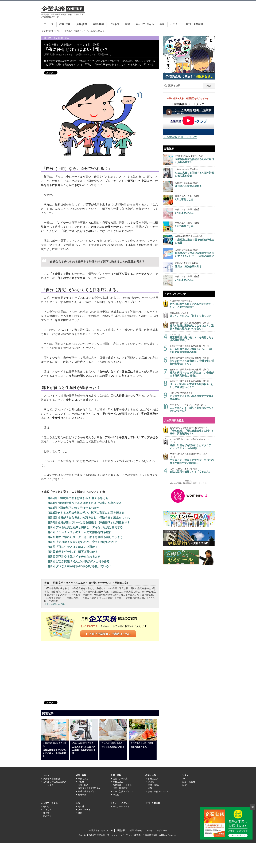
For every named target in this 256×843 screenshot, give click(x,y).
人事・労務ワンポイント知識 (190, 470)
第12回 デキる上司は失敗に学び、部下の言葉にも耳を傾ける (86, 512)
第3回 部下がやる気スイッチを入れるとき (74, 556)
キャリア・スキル (49, 803)
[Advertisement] (151, 11)
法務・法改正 (154, 785)
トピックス (48, 785)
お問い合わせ (135, 830)
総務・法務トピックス (158, 791)
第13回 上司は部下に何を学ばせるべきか (73, 507)
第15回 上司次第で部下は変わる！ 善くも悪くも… (79, 498)
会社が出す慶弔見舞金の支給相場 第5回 (192, 326)
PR (184, 778)
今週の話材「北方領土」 (192, 304)
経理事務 (82, 794)
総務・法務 (150, 775)
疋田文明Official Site (54, 604)
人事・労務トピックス (123, 791)
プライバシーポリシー (156, 830)
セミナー (175, 24)
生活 (162, 24)
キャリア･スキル (145, 24)
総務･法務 (64, 24)
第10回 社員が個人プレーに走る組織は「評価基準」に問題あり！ (89, 522)
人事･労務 (81, 24)
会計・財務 (83, 785)
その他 (81, 782)
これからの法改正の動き (54, 782)
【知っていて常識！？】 (192, 396)
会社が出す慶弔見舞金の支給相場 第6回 (192, 372)
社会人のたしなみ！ (190, 314)
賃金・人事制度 (120, 778)
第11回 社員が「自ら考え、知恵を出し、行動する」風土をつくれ (89, 517)
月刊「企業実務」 (195, 24)
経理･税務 (98, 24)
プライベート (84, 809)
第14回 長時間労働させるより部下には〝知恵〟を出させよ (85, 502)
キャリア (47, 809)
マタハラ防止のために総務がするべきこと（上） (190, 443)
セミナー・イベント (120, 803)
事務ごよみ (83, 778)
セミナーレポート (121, 806)
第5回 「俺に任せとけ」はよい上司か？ (73, 546)
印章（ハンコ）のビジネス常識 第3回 (192, 407)
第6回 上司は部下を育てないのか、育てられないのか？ (82, 541)
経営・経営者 (189, 782)
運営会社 (121, 830)
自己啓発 (47, 816)
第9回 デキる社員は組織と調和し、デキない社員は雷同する (85, 527)
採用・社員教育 (120, 788)
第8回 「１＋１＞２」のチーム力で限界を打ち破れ (80, 532)
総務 (150, 788)
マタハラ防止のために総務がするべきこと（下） (192, 458)
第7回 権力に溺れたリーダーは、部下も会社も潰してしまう (85, 537)
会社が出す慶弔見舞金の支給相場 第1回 (192, 384)
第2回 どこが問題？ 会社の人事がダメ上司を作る (79, 561)
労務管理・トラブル (122, 785)
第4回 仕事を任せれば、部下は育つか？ (73, 551)
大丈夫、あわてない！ (192, 337)
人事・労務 (116, 775)
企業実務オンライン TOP (101, 830)
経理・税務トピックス (88, 791)
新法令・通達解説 (51, 778)
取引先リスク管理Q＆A (89, 788)
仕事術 (46, 813)
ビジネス (114, 24)
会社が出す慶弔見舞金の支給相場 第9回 (192, 361)
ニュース (49, 24)
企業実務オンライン (50, 31)
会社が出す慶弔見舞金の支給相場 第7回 (192, 349)
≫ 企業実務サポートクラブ (180, 137)
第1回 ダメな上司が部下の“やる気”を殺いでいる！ (80, 566)
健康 (80, 813)
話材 (127, 24)
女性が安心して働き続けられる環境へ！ (192, 430)
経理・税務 (81, 775)
